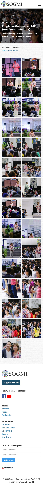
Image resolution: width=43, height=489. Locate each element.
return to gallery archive (11, 15)
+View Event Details (10, 51)
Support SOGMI (11, 382)
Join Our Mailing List (12, 445)
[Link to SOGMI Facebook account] (4, 396)
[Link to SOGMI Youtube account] (9, 396)
